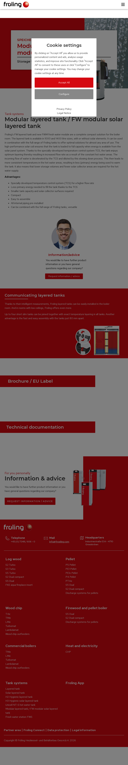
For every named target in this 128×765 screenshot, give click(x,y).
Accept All (64, 82)
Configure (64, 94)
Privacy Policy (64, 109)
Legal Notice (64, 113)
